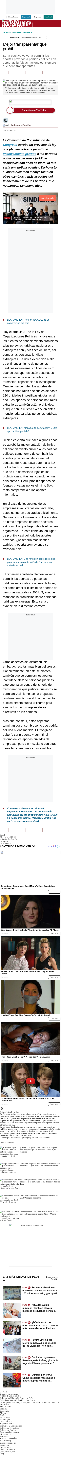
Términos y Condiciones (11, 1426)
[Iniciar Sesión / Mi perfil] (56, 17)
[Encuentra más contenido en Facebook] (11, 72)
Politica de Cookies (8, 1430)
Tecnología (5, 1419)
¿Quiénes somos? (7, 1424)
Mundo (3, 1413)
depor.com (4, 1445)
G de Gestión (49, 17)
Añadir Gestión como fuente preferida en (25, 37)
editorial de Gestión (9, 839)
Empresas (37, 17)
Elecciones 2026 (8, 837)
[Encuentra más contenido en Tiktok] (34, 72)
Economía (4, 1411)
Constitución (5, 843)
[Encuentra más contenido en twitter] (17, 72)
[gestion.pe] (18, 23)
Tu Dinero (4, 1417)
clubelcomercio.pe (8, 1443)
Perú (2, 1415)
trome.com (5, 1447)
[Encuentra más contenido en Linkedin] (23, 72)
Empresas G (26, 17)
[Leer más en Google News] (6, 72)
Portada (3, 1409)
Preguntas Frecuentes (9, 1432)
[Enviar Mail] (6, 125)
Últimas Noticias (13, 17)
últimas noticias (7, 1142)
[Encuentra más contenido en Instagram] (40, 72)
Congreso (5, 841)
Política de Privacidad (9, 1428)
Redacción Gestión (20, 125)
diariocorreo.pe (6, 1449)
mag (2, 1453)
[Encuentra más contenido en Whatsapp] (28, 72)
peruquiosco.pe (7, 1451)
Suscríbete (49, 24)
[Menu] (4, 17)
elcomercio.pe (6, 1441)
